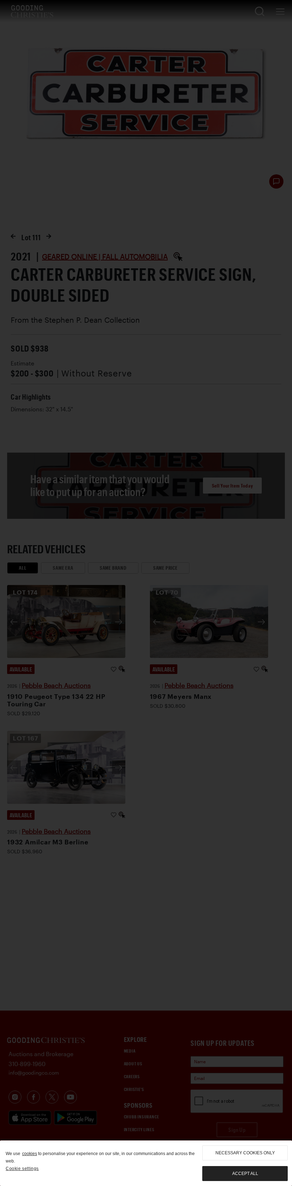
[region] (146, 1163)
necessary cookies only (245, 1152)
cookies (29, 1153)
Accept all (245, 1173)
